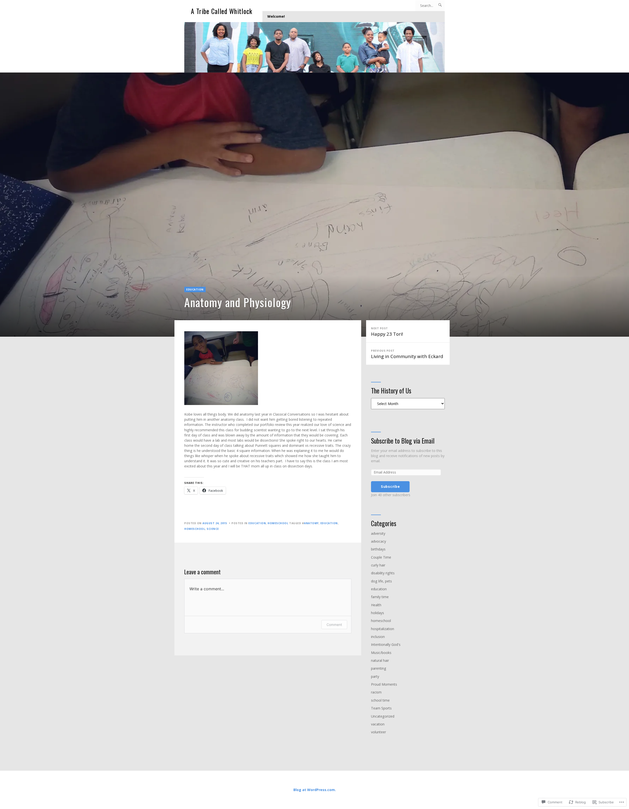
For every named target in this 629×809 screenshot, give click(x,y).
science (213, 529)
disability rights (383, 573)
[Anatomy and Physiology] (314, 204)
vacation (378, 724)
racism (376, 692)
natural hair (380, 660)
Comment (334, 624)
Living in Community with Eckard (407, 354)
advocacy (378, 541)
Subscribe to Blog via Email (402, 440)
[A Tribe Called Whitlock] (314, 47)
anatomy (311, 523)
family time (380, 596)
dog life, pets (381, 581)
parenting (378, 668)
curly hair (378, 565)
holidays (377, 612)
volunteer (378, 732)
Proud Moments (384, 684)
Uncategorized (382, 716)
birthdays (378, 549)
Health (376, 605)
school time (380, 700)
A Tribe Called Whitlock (221, 11)
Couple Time (381, 557)
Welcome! (276, 16)
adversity (378, 533)
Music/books (381, 652)
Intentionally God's (385, 644)
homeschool (278, 523)
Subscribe (390, 486)
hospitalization (382, 628)
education (195, 289)
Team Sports (381, 708)
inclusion (378, 636)
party (375, 676)
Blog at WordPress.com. (314, 789)
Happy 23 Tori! (387, 332)
